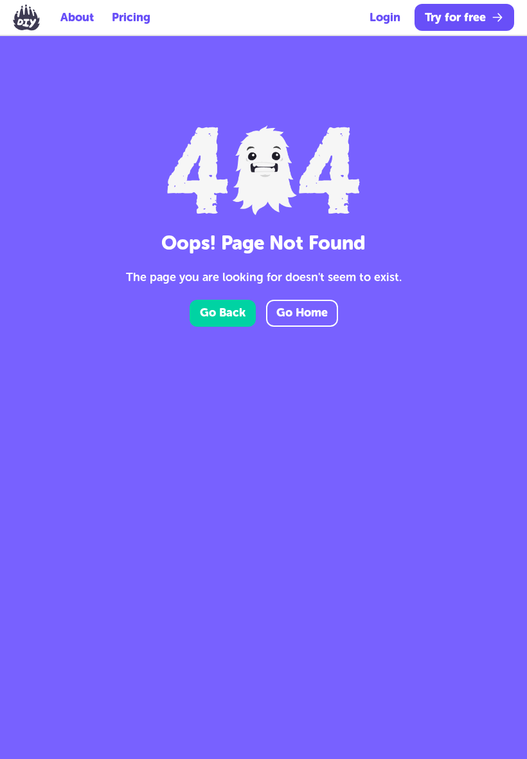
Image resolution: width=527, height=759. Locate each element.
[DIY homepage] (26, 17)
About (77, 17)
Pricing (131, 17)
